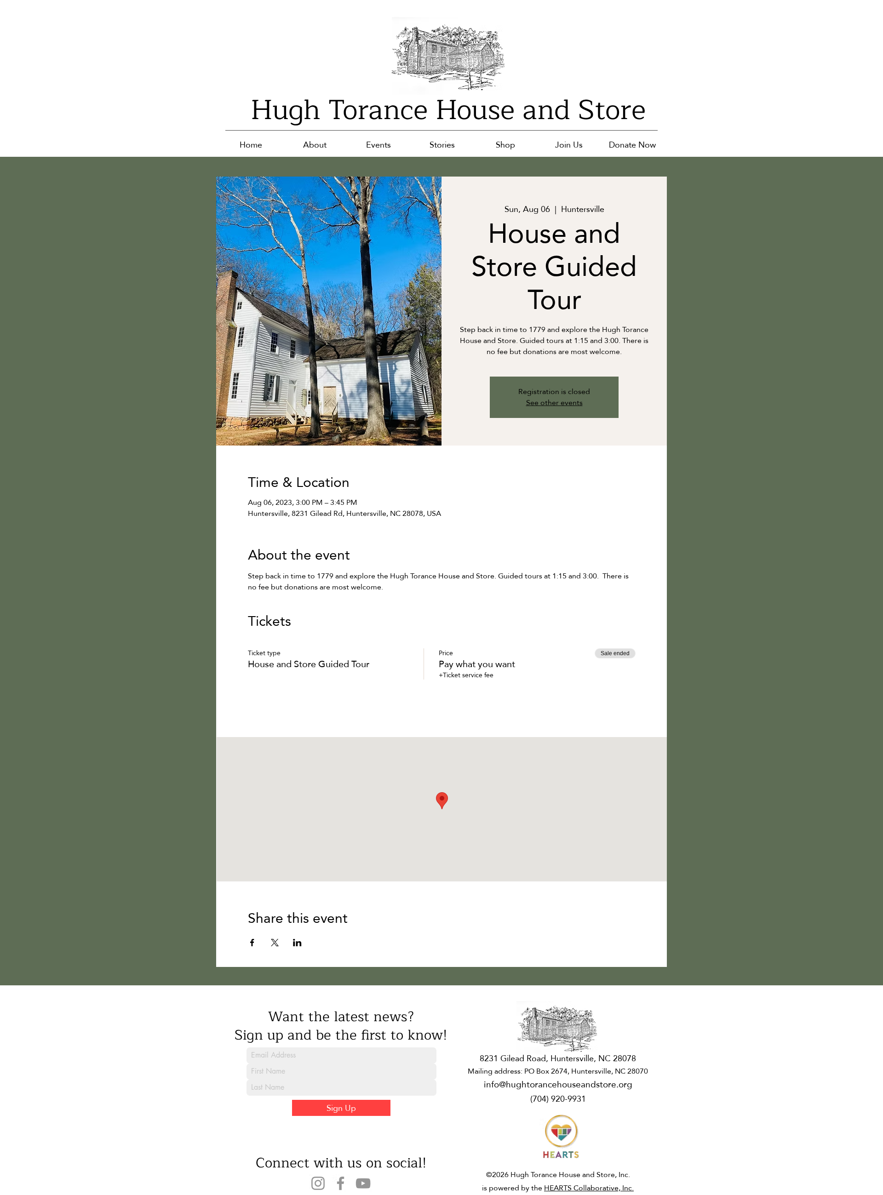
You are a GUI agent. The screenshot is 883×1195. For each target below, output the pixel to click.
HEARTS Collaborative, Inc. (589, 1188)
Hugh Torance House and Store (448, 110)
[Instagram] (318, 1183)
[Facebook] (341, 1183)
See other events (554, 402)
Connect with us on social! (341, 1162)
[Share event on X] (274, 942)
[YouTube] (363, 1183)
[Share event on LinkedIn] (297, 942)
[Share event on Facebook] (252, 942)
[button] (315, 144)
